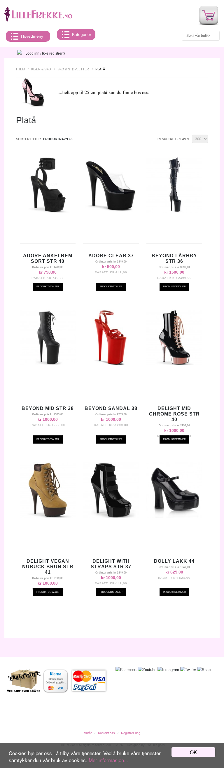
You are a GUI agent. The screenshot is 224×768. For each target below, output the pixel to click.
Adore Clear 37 (111, 255)
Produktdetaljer (47, 286)
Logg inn (32, 53)
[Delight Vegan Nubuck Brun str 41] (48, 516)
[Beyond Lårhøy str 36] (174, 211)
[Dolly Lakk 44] (174, 516)
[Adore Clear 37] (111, 211)
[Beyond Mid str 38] (48, 364)
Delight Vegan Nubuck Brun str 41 (48, 567)
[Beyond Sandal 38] (111, 364)
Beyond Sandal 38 (111, 408)
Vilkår (88, 733)
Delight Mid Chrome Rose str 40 (174, 414)
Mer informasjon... (108, 760)
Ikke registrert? (53, 53)
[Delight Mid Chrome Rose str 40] (174, 364)
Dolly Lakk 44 (174, 561)
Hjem (20, 69)
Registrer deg (130, 733)
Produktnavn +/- (58, 139)
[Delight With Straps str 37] (111, 516)
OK (193, 752)
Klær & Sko (41, 69)
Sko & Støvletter (73, 69)
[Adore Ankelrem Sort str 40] (48, 211)
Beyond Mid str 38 (48, 408)
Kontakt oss (106, 733)
